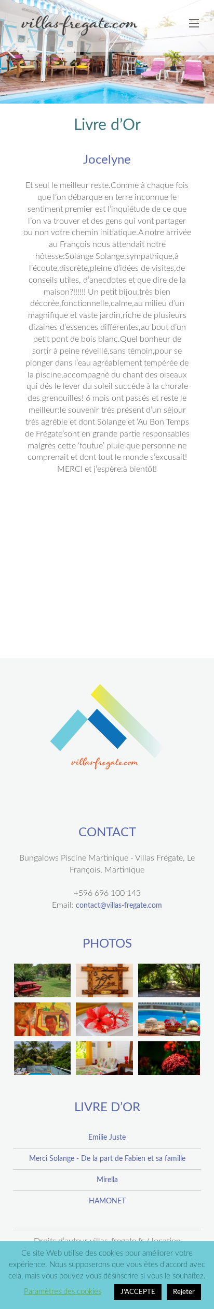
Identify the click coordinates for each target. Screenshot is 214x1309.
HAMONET (107, 1201)
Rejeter (184, 1292)
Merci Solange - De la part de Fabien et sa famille (107, 1158)
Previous (12, 49)
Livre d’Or (107, 125)
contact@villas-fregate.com (119, 905)
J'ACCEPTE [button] (138, 1292)
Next (201, 49)
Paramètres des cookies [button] (62, 1292)
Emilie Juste (107, 1137)
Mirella (107, 1180)
